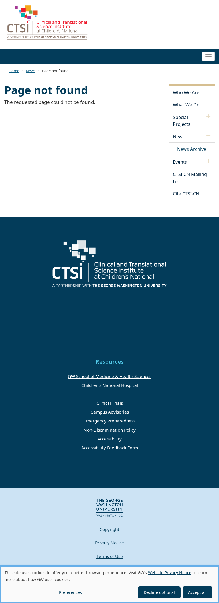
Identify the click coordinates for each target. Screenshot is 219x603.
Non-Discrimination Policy (110, 430)
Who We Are (186, 92)
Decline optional (159, 592)
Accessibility (109, 439)
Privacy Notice (109, 542)
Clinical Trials (109, 403)
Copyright (109, 529)
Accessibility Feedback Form (109, 447)
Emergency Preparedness (109, 421)
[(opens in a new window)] (109, 506)
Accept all (197, 592)
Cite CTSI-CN (186, 194)
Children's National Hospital (109, 385)
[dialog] (109, 584)
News (30, 70)
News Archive (191, 149)
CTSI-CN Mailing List (190, 177)
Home (14, 70)
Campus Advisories (109, 412)
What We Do (186, 105)
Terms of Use (109, 556)
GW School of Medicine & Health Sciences (109, 376)
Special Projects (181, 120)
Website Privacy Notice (169, 572)
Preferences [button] (70, 592)
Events (180, 162)
